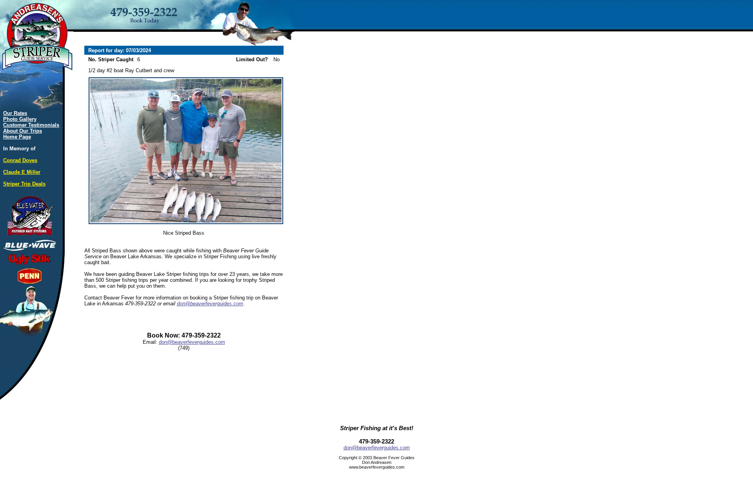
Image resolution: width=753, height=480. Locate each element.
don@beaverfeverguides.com (210, 304)
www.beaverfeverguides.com (376, 467)
